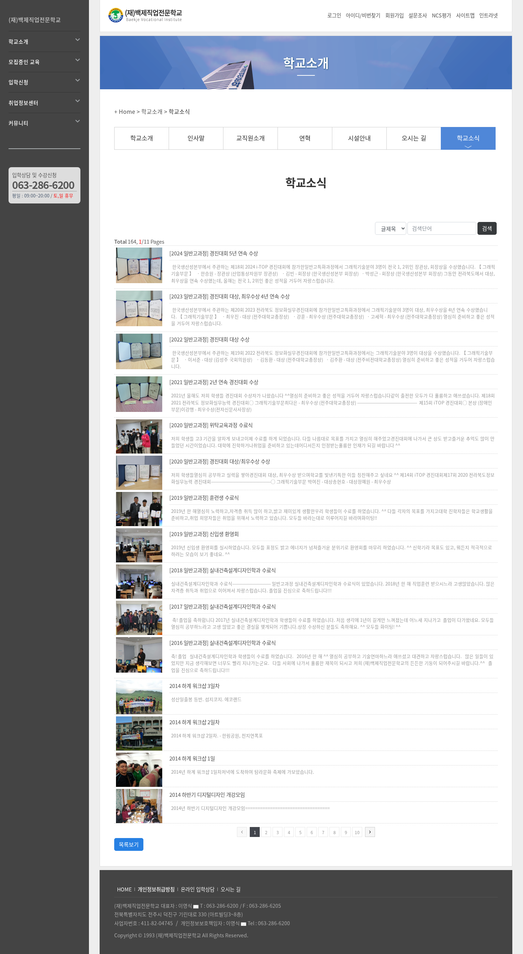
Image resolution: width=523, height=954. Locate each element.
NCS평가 (441, 15)
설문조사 (417, 15)
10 (357, 832)
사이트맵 (465, 15)
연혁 (305, 138)
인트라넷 (488, 15)
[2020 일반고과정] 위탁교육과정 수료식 (211, 425)
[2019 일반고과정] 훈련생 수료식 (204, 498)
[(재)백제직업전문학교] (150, 14)
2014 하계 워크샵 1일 (192, 758)
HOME (124, 889)
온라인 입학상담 (198, 889)
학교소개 (141, 138)
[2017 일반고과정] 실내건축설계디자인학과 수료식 (222, 606)
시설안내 (359, 138)
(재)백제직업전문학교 (35, 20)
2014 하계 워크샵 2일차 (194, 722)
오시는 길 (414, 138)
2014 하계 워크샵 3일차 (194, 686)
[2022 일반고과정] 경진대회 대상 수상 (209, 339)
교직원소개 (250, 138)
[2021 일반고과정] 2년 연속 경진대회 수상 (213, 382)
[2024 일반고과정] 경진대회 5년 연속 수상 (213, 253)
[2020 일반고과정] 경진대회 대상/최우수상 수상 (219, 461)
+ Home (124, 111)
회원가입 (394, 15)
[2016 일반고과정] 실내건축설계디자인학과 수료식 (222, 643)
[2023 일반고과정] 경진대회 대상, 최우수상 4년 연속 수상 (229, 296)
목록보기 (129, 844)
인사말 (196, 138)
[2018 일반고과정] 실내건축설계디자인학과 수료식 (222, 570)
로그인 (334, 15)
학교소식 (468, 138)
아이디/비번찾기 (363, 15)
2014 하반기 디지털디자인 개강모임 (207, 795)
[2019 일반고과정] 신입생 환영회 (204, 534)
